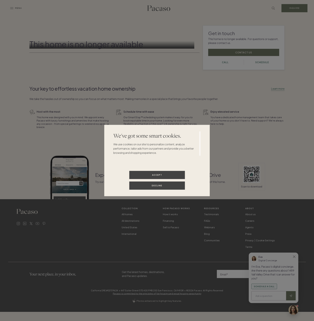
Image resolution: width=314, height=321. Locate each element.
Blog (207, 233)
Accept (157, 175)
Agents (249, 227)
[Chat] (293, 310)
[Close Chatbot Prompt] (294, 256)
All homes (127, 214)
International (129, 233)
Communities (212, 240)
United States (129, 227)
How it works (170, 214)
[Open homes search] (273, 8)
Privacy (249, 240)
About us (250, 214)
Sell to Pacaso (171, 227)
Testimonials (211, 214)
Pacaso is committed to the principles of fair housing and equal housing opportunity (157, 293)
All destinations (130, 220)
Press (248, 233)
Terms (249, 246)
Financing (168, 220)
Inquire (294, 8)
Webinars (209, 227)
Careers (249, 220)
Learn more (278, 88)
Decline (157, 185)
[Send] (291, 295)
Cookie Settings (265, 240)
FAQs (207, 220)
